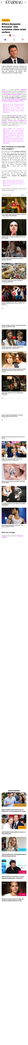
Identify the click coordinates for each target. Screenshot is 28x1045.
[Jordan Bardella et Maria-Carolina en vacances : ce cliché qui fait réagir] (14, 822)
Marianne (15, 115)
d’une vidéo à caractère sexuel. (13, 94)
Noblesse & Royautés (20, 805)
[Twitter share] (14, 39)
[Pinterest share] (22, 39)
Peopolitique (22, 827)
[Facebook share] (5, 39)
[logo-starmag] (14, 2)
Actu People (22, 872)
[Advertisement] (14, 14)
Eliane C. (14, 35)
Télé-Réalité (22, 849)
